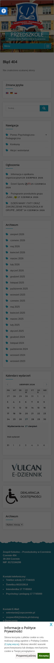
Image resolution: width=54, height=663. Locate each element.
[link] (3, 11)
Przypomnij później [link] (26, 656)
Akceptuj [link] (44, 656)
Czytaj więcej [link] (12, 644)
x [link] (51, 624)
